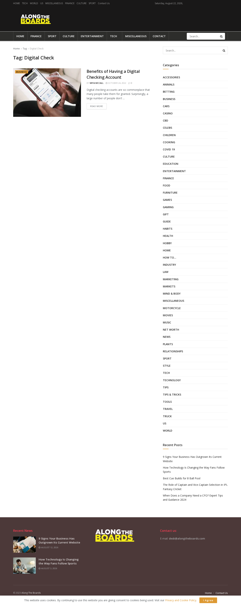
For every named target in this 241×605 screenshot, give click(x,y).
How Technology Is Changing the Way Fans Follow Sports (59, 561)
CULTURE (81, 3)
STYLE (167, 365)
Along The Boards (31, 592)
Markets (169, 286)
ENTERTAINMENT (92, 36)
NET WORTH (171, 329)
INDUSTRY (169, 264)
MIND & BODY (172, 293)
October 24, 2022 (116, 83)
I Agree (208, 600)
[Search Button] (221, 36)
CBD (165, 120)
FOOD (166, 185)
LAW (165, 272)
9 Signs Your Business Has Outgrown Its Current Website (59, 540)
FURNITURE (170, 192)
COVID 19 (169, 149)
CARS (166, 106)
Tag (25, 48)
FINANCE (69, 3)
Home (16, 48)
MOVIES (168, 315)
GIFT (166, 214)
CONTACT (159, 36)
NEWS (166, 337)
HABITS (167, 228)
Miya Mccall (97, 83)
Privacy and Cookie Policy (180, 600)
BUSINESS (21, 71)
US (41, 3)
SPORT (92, 3)
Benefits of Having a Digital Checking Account (113, 74)
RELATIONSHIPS (173, 351)
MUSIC (167, 322)
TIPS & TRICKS (172, 394)
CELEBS (167, 127)
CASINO (168, 113)
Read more (96, 106)
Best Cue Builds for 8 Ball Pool (181, 478)
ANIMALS (168, 84)
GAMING (168, 207)
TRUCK (167, 416)
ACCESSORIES (171, 77)
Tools (167, 401)
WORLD (34, 3)
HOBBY (167, 243)
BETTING (169, 91)
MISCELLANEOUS (54, 3)
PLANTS (168, 344)
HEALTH (168, 236)
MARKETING (170, 279)
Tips (166, 387)
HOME (16, 3)
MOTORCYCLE (172, 308)
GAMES (167, 200)
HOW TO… (169, 257)
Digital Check (36, 48)
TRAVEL (168, 409)
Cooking (169, 142)
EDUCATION (170, 163)
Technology (172, 380)
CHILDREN (169, 135)
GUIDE (167, 221)
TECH (25, 3)
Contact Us (104, 3)
